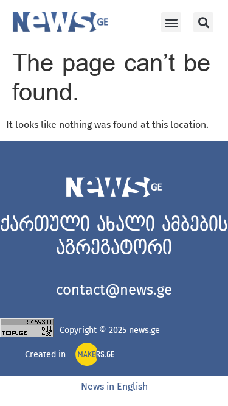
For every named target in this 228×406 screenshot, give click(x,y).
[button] (171, 22)
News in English (114, 386)
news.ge (144, 330)
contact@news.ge (114, 289)
